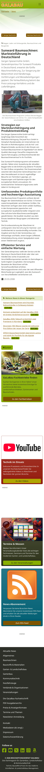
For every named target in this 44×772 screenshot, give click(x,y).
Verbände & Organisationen (15, 687)
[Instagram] (28, 750)
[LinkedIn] (22, 750)
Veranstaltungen (10, 692)
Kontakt (6, 723)
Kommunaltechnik (11, 678)
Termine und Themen (12, 712)
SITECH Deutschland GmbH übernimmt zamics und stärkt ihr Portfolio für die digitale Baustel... (22, 335)
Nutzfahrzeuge (9, 683)
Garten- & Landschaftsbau (15, 669)
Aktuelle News (9, 651)
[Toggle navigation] (40, 4)
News (13, 11)
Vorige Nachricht (10, 35)
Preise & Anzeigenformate (15, 707)
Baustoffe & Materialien (13, 664)
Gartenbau (8, 674)
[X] (16, 750)
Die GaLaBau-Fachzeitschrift (15, 698)
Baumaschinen (9, 660)
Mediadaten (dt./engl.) (13, 727)
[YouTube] (10, 750)
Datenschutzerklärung (13, 736)
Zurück (7, 347)
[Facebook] (4, 750)
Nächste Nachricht (33, 35)
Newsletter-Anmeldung (13, 716)
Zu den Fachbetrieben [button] (22, 399)
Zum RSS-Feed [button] (22, 623)
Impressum (8, 732)
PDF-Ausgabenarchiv (12, 703)
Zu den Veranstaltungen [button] (22, 562)
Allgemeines (8, 655)
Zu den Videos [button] (22, 481)
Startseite (5, 11)
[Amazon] (35, 750)
